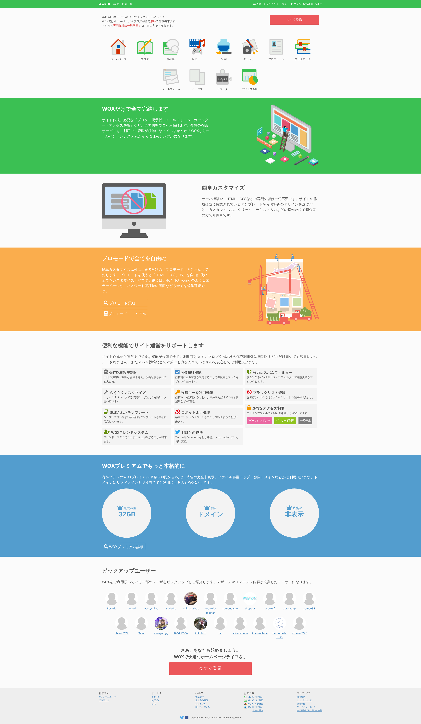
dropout (250, 607)
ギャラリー (250, 59)
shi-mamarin (240, 632)
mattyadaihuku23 (279, 632)
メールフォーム (171, 89)
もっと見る (258, 710)
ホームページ (118, 59)
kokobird (200, 632)
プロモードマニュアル (127, 313)
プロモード (104, 700)
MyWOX (308, 4)
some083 (309, 607)
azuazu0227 (299, 632)
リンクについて (304, 700)
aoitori (132, 607)
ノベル (224, 59)
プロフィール (276, 59)
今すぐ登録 (294, 19)
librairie (111, 607)
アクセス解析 (250, 89)
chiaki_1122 (122, 632)
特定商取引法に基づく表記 (309, 710)
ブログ (145, 59)
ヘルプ (318, 4)
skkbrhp (171, 607)
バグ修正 (255, 697)
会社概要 (301, 703)
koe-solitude (260, 632)
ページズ (197, 89)
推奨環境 (199, 697)
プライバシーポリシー (307, 707)
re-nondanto (230, 607)
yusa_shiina (151, 607)
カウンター (223, 89)
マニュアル (200, 703)
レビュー (197, 59)
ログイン (296, 4)
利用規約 (301, 697)
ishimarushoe (191, 607)
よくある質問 (201, 700)
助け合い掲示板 (202, 707)
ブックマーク (302, 59)
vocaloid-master (210, 607)
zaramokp (289, 607)
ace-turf (270, 607)
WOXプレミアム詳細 (126, 547)
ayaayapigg (161, 632)
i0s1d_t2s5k (180, 632)
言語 (258, 4)
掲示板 (171, 59)
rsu (220, 632)
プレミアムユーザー (108, 697)
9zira (141, 632)
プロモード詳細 (122, 303)
